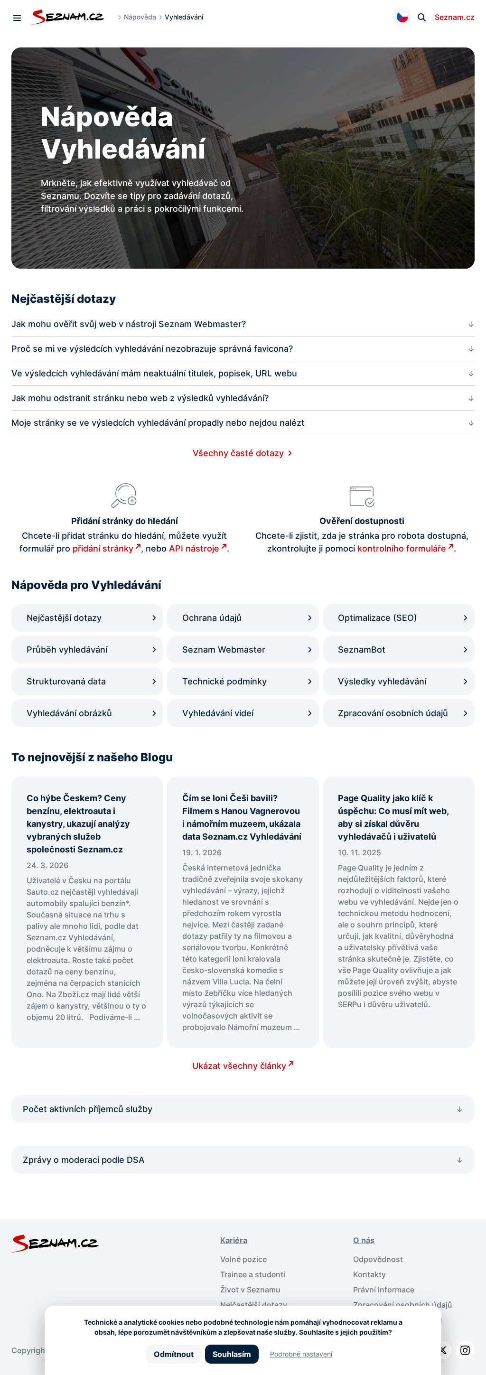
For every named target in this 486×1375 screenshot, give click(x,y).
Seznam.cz (455, 17)
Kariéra (233, 1240)
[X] (442, 1350)
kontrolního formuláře (401, 548)
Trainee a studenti (252, 1274)
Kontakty (369, 1274)
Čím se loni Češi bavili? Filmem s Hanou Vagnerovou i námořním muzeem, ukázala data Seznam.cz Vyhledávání (242, 817)
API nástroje (194, 548)
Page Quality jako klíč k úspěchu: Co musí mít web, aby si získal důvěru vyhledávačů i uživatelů (393, 817)
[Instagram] (465, 1350)
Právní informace (383, 1289)
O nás (363, 1240)
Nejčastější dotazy (253, 1305)
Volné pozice (243, 1259)
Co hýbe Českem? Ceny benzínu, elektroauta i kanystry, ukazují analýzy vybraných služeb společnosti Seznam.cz (78, 823)
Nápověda (140, 17)
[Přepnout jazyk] (402, 16)
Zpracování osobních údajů (402, 1305)
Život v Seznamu (250, 1289)
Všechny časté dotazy (238, 453)
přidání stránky (103, 548)
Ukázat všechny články (239, 1066)
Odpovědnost (378, 1259)
